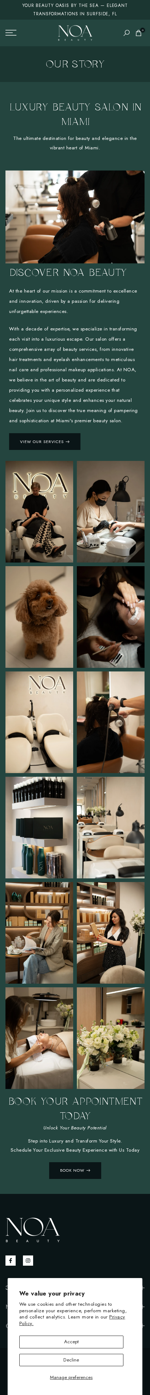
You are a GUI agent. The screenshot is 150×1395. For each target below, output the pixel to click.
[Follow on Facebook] (10, 1260)
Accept (71, 1341)
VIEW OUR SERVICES (42, 441)
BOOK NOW (72, 1170)
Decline (71, 1359)
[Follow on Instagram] (28, 1260)
